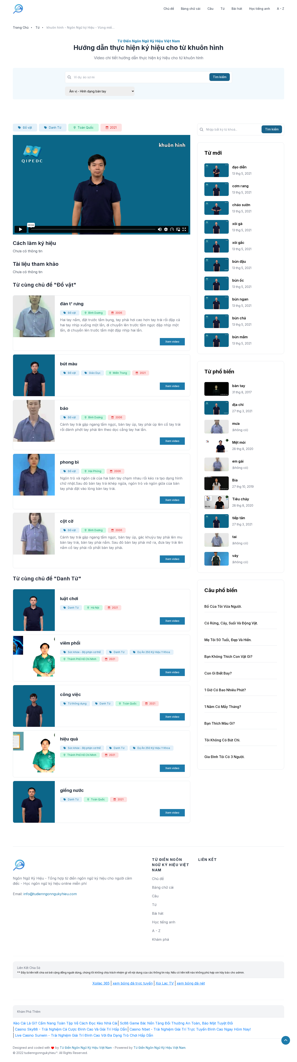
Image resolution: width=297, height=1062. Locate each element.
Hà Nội (95, 607)
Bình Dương (95, 312)
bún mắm (240, 337)
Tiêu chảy (240, 499)
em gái (238, 461)
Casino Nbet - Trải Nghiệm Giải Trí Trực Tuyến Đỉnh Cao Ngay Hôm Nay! (190, 1029)
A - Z (280, 8)
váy (235, 555)
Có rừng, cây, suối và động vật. (231, 623)
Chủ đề (169, 8)
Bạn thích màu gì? (219, 723)
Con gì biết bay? (218, 673)
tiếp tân (238, 518)
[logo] (19, 863)
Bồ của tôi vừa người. (223, 606)
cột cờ (66, 521)
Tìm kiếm (219, 77)
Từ (222, 8)
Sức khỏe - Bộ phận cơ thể (84, 652)
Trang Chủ (20, 27)
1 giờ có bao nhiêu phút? (225, 690)
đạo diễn (239, 167)
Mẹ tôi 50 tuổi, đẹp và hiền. (228, 640)
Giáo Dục (94, 372)
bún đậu (239, 261)
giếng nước (72, 790)
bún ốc (238, 280)
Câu (210, 8)
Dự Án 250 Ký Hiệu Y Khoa (153, 652)
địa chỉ (238, 404)
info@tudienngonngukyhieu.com (50, 894)
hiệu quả (69, 739)
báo (64, 408)
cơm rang (240, 186)
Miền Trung (120, 372)
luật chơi (69, 598)
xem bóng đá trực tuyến (133, 983)
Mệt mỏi (238, 442)
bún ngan (240, 299)
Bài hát (237, 8)
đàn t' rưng (71, 303)
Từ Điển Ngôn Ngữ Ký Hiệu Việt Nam (86, 1047)
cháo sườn (241, 205)
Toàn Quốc (85, 127)
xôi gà (237, 224)
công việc (70, 694)
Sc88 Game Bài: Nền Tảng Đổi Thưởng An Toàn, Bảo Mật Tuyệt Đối (176, 1023)
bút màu (68, 363)
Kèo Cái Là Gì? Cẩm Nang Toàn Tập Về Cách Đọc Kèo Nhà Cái (65, 1023)
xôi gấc (238, 242)
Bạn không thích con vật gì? (228, 656)
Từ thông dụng (77, 703)
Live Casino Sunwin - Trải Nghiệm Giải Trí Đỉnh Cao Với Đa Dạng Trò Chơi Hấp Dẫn (84, 1035)
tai (234, 537)
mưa (236, 423)
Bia (235, 480)
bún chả (239, 318)
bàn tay (238, 386)
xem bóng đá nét (191, 983)
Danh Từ (55, 127)
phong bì (69, 462)
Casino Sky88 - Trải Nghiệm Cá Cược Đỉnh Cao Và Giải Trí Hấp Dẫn (71, 1029)
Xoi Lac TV (165, 983)
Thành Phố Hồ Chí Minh (81, 659)
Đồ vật (27, 127)
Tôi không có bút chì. (222, 740)
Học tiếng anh (259, 8)
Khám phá (160, 939)
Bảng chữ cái (190, 8)
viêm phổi (70, 643)
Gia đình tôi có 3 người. (224, 757)
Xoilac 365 (101, 983)
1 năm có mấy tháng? (222, 706)
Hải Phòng (94, 471)
